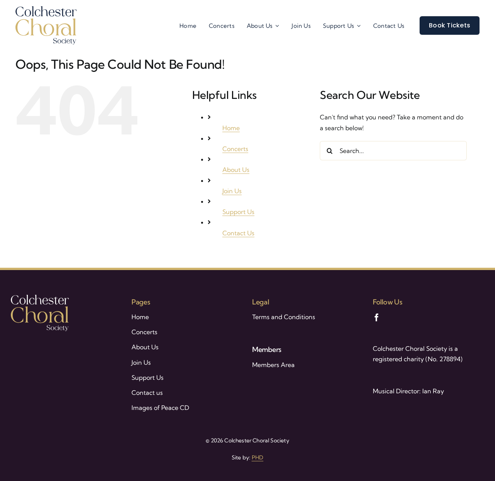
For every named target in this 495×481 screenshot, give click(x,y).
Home (231, 128)
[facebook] (377, 317)
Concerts (235, 149)
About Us (235, 169)
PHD (258, 457)
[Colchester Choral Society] (46, 9)
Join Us (232, 191)
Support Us (238, 212)
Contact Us (238, 233)
